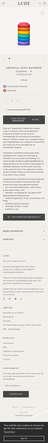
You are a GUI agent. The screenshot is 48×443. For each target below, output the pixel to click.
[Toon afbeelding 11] (36, 58)
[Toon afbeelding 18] (30, 61)
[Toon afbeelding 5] (20, 58)
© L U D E (24, 412)
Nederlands (28, 407)
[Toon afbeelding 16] (25, 61)
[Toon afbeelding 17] (28, 61)
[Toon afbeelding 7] (25, 58)
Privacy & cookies (10, 355)
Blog (5, 347)
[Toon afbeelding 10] (33, 58)
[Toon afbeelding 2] (12, 58)
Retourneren (8, 317)
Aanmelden (16, 394)
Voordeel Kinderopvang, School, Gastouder (22, 325)
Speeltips (8, 239)
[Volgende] (44, 59)
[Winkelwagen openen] (45, 3)
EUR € (14, 407)
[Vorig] (3, 59)
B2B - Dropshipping (11, 329)
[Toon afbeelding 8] (28, 58)
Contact (6, 359)
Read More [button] (9, 432)
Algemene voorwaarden (13, 351)
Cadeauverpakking (19, 110)
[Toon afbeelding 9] (30, 58)
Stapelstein (24, 75)
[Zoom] (42, 13)
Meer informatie (13, 231)
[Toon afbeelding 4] (17, 58)
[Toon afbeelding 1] (9, 58)
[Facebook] (4, 298)
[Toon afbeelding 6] (22, 58)
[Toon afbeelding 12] (38, 58)
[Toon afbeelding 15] (22, 61)
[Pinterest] (15, 298)
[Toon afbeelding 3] (14, 58)
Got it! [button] (24, 438)
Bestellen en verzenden (13, 313)
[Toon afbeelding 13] (17, 61)
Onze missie (8, 343)
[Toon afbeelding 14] (20, 61)
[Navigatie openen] (3, 3)
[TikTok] (21, 298)
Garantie (7, 321)
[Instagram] (9, 298)
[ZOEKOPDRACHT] (40, 3)
